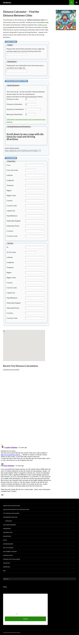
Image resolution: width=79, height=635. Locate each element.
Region (9, 190)
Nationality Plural (13, 226)
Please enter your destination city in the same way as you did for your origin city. (25, 66)
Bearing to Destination (15, 114)
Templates (8, 521)
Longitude (10, 180)
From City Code (12, 170)
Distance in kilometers (14, 104)
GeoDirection (8, 532)
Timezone (10, 185)
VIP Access (6, 563)
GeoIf (5, 540)
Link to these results (12, 148)
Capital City (11, 211)
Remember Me (10, 614)
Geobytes (7, 2)
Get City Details (8, 547)
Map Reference (12, 216)
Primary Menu (76, 2)
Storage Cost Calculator (11, 559)
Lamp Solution (8, 555)
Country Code (12, 206)
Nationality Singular (14, 221)
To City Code (11, 252)
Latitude (10, 175)
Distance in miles (13, 99)
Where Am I (6, 567)
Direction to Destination (15, 109)
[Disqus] (26, 414)
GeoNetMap (7, 536)
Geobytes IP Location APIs (11, 505)
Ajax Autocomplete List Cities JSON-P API (16, 509)
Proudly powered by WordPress (11, 632)
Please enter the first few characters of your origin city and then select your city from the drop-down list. (25, 50)
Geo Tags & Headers (9, 525)
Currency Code (12, 236)
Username (8, 597)
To (7, 247)
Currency (10, 231)
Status (5, 587)
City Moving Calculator (11, 513)
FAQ (4, 570)
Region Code (11, 195)
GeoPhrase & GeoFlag (10, 517)
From (8, 165)
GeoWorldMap (8, 544)
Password (8, 605)
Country (10, 200)
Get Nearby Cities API (10, 551)
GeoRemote (7, 528)
